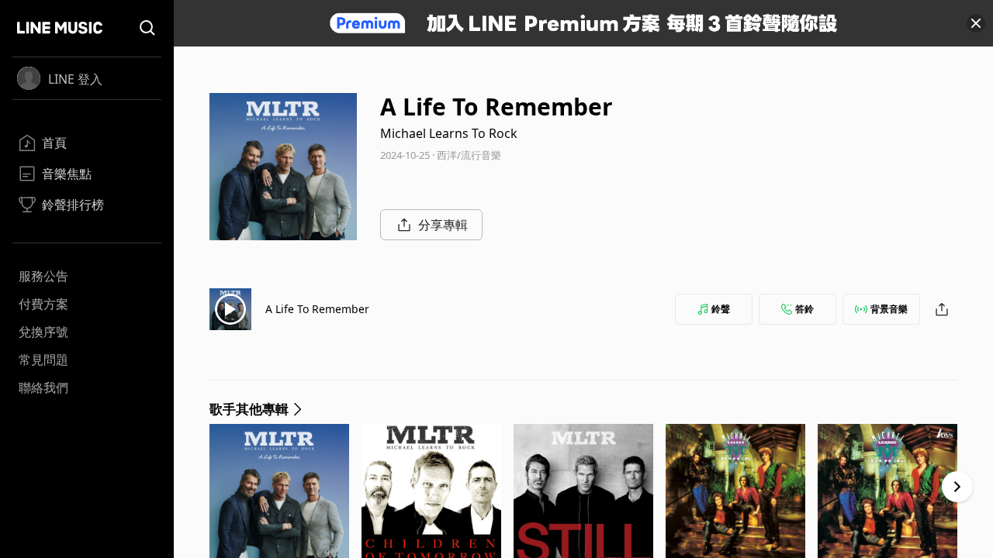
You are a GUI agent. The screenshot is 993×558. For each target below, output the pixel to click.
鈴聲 (720, 308)
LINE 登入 (75, 79)
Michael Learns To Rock (448, 133)
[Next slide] (957, 486)
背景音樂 (889, 308)
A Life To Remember (317, 308)
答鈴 (804, 308)
